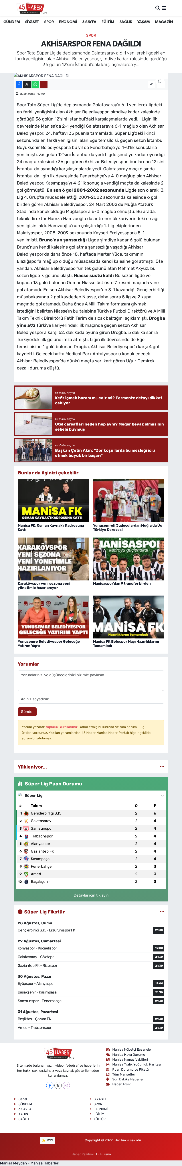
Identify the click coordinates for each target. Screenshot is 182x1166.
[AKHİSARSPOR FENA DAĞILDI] (91, 76)
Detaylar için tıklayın (91, 895)
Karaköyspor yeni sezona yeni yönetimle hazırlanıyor (44, 585)
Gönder (27, 711)
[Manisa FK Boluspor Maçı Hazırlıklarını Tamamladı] (128, 616)
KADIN (23, 1114)
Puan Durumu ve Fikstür (131, 1070)
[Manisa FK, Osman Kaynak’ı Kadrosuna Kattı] (53, 500)
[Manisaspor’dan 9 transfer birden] (128, 558)
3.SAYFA (89, 22)
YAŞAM (143, 22)
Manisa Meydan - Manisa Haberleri (29, 1163)
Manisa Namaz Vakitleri (130, 1060)
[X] (58, 1085)
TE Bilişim (103, 1154)
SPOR (49, 22)
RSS (49, 1140)
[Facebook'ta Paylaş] (19, 84)
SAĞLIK (125, 22)
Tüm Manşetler (123, 1074)
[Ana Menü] (164, 8)
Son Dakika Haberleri (128, 1079)
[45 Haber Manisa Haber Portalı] (30, 8)
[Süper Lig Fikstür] (162, 911)
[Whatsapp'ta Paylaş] (35, 84)
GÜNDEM (11, 22)
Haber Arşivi (121, 1084)
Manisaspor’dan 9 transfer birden (122, 583)
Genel (22, 1099)
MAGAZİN (164, 22)
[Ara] (157, 8)
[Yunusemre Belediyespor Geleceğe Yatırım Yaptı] (53, 616)
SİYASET (32, 22)
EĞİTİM (107, 22)
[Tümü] (162, 767)
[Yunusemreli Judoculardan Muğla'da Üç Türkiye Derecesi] (128, 500)
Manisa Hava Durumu (128, 1055)
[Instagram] (66, 1085)
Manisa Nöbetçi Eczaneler (132, 1050)
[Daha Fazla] (43, 84)
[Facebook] (49, 1085)
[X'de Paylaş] (27, 84)
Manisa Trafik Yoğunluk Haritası (136, 1064)
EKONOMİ (68, 22)
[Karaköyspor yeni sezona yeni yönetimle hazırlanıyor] (53, 558)
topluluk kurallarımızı (62, 727)
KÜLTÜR (100, 1119)
